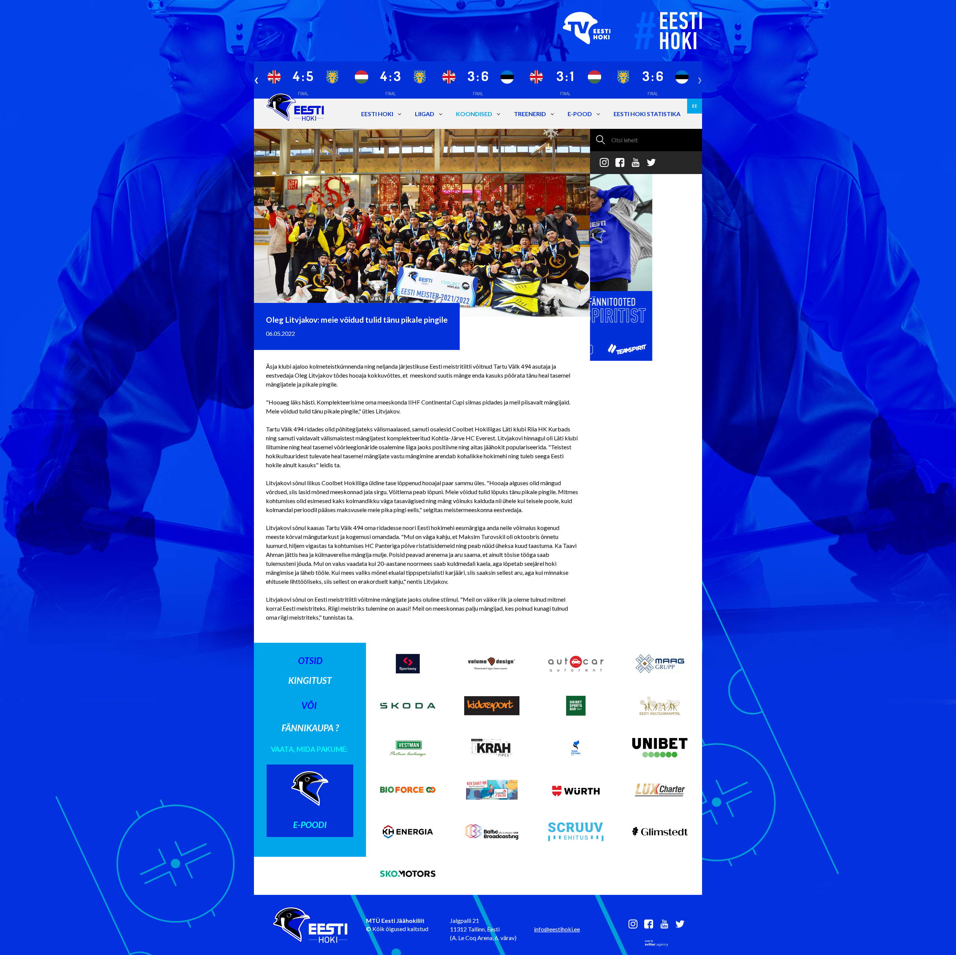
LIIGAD (424, 113)
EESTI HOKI (377, 113)
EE (694, 106)
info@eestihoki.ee (557, 929)
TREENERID (530, 113)
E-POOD (580, 113)
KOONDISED (474, 113)
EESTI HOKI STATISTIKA (647, 113)
